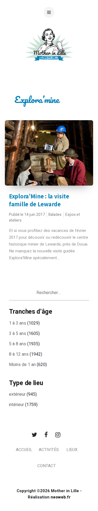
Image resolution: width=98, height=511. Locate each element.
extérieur (17, 394)
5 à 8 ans (17, 344)
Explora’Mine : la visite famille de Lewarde (39, 200)
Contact (46, 466)
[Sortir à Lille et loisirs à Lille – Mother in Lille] (49, 51)
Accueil (24, 450)
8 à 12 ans (19, 354)
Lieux (71, 450)
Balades (55, 214)
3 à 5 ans (17, 333)
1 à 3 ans (17, 323)
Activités (49, 450)
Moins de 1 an (22, 364)
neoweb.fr (61, 497)
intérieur (16, 404)
